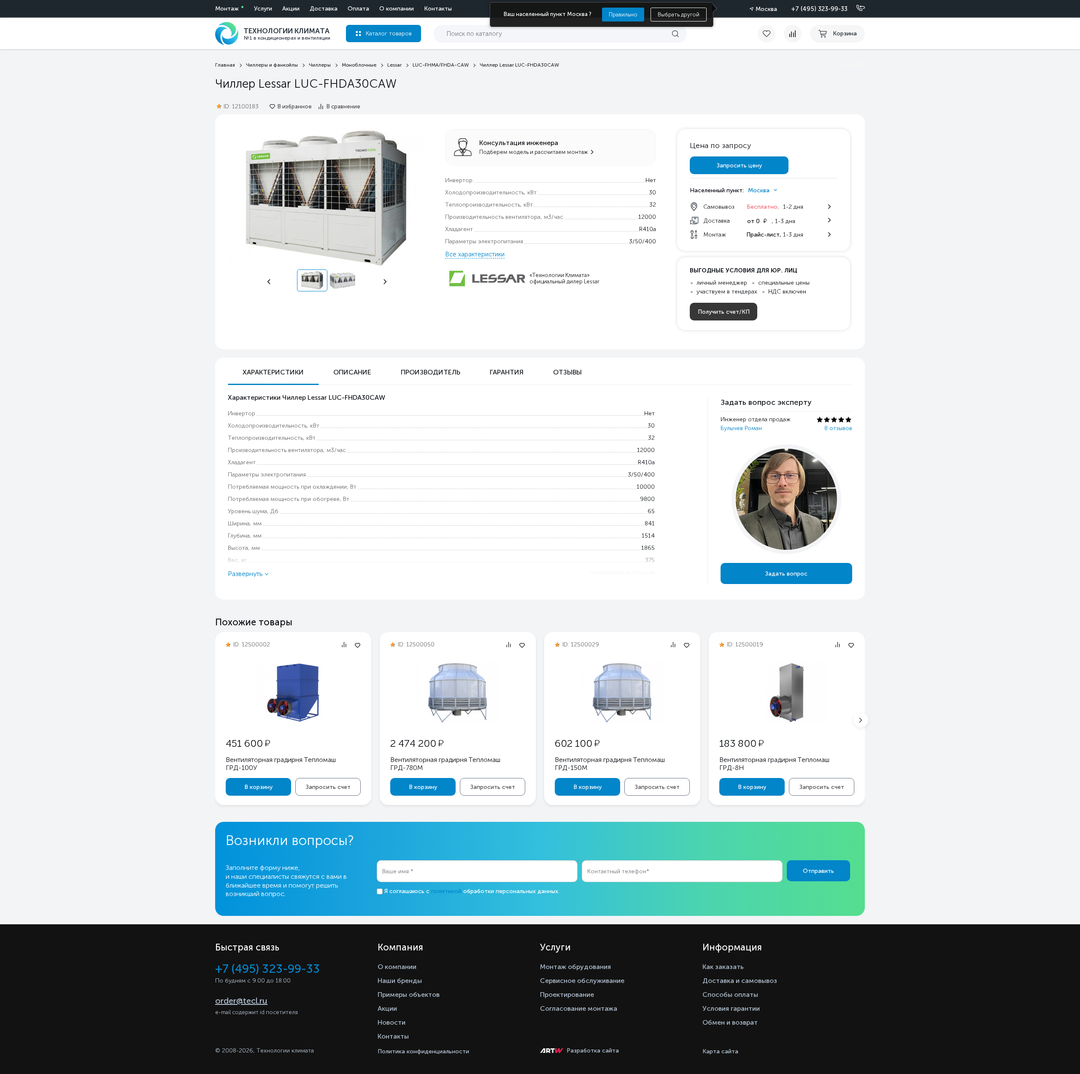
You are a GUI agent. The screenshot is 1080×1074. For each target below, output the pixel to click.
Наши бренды (400, 981)
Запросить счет (328, 787)
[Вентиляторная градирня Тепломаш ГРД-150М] (622, 720)
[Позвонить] (855, 8)
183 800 (741, 743)
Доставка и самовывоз (739, 981)
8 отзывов (838, 428)
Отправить (818, 871)
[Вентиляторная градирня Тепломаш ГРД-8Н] (787, 720)
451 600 (248, 743)
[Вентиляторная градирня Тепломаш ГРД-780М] (458, 720)
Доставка (324, 8)
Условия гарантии (731, 1008)
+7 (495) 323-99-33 (819, 9)
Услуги (263, 8)
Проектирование (567, 995)
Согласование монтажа (578, 1008)
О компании (396, 8)
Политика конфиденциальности (423, 1051)
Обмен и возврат (730, 1022)
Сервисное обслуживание (582, 981)
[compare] (793, 34)
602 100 (577, 743)
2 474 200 (416, 743)
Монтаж (227, 8)
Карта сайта (720, 1051)
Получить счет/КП (724, 311)
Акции (291, 8)
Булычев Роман (741, 428)
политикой (446, 891)
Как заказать (723, 967)
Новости (391, 1022)
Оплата (358, 8)
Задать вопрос (786, 573)
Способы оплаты (730, 995)
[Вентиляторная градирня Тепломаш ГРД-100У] (293, 720)
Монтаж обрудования (575, 967)
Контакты (438, 8)
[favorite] (771, 34)
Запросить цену (739, 165)
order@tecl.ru (241, 1001)
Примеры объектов (409, 995)
